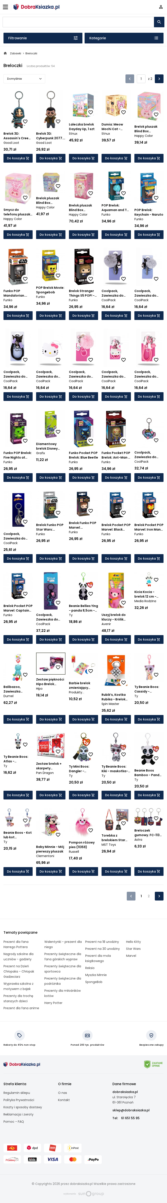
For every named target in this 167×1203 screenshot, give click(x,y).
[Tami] (36, 7)
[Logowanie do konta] (161, 7)
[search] (159, 22)
